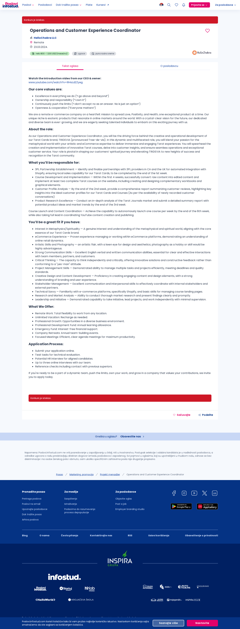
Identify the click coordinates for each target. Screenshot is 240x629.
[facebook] (174, 494)
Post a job (121, 504)
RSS (130, 535)
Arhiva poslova (30, 519)
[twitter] (204, 494)
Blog (25, 535)
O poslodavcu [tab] (169, 66)
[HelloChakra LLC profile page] (201, 47)
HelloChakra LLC (45, 38)
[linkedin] (214, 494)
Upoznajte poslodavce (34, 509)
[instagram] (184, 494)
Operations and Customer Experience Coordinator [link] (155, 474)
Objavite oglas (123, 498)
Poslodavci (45, 5)
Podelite (207, 415)
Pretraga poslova (31, 498)
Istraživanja (70, 504)
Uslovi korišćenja (158, 535)
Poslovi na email (31, 504)
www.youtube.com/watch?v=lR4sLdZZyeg (56, 82)
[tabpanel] (120, 229)
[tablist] (120, 66)
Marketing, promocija (82, 474)
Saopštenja (70, 498)
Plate (89, 5)
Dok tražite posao (32, 514)
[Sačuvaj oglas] (207, 30)
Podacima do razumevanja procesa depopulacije (79, 511)
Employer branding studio (129, 509)
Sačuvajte (183, 415)
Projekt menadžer (110, 474)
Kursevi (100, 5)
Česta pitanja (69, 535)
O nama (44, 535)
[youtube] (194, 494)
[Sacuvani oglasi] (176, 5)
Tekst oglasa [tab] (70, 66)
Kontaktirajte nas (101, 535)
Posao (59, 474)
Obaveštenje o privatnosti (201, 535)
